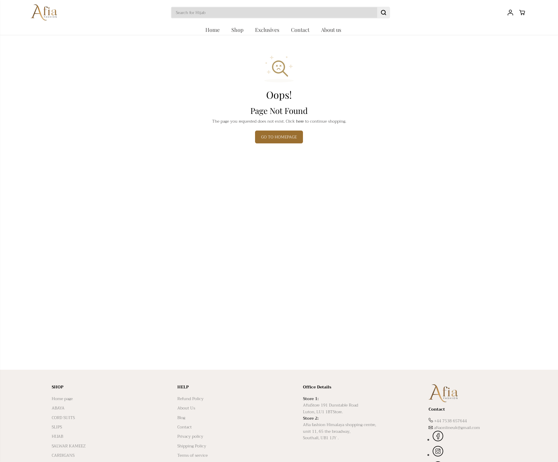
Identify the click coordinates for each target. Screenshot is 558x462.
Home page (62, 398)
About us (331, 29)
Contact (300, 29)
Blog (181, 417)
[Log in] (510, 12)
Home (212, 29)
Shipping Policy (191, 446)
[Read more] (438, 437)
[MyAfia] (44, 12)
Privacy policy (190, 436)
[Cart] (522, 12)
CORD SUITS (63, 417)
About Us (186, 408)
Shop (237, 29)
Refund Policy (190, 398)
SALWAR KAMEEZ (69, 446)
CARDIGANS (63, 455)
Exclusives (267, 29)
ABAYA (58, 408)
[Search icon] (383, 12)
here (300, 121)
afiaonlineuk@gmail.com (457, 427)
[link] (468, 393)
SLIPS (57, 427)
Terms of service (192, 455)
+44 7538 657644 (450, 420)
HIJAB (57, 436)
